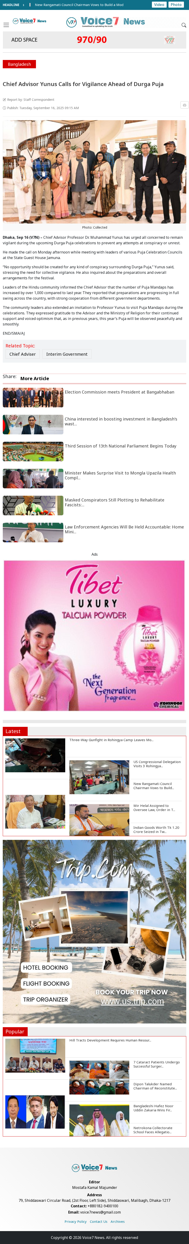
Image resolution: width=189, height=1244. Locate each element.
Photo (176, 4)
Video (159, 4)
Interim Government (67, 354)
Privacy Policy (76, 1221)
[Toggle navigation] (6, 24)
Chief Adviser (22, 354)
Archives (118, 1221)
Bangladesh (19, 64)
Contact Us (98, 1221)
